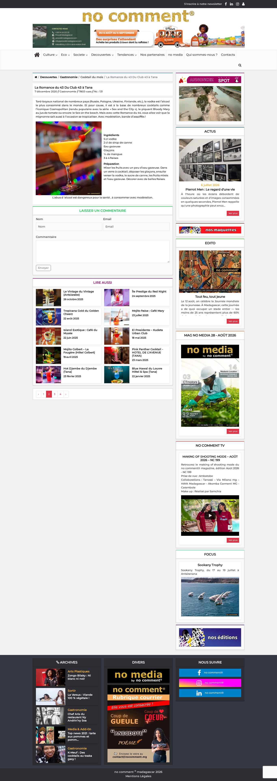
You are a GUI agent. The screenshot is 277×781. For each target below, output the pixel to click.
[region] (210, 200)
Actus (210, 131)
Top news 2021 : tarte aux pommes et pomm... (82, 736)
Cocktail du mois (92, 77)
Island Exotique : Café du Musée (80, 331)
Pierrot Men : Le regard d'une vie (210, 189)
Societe (79, 55)
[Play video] (210, 515)
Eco (64, 55)
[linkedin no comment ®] (231, 3)
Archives (68, 662)
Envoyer (43, 267)
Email (107, 219)
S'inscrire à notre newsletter (203, 3)
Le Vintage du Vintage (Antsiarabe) (78, 293)
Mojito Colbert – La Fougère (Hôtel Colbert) (79, 351)
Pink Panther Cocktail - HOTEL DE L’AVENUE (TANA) (147, 352)
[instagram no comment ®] (237, 3)
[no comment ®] (243, 3)
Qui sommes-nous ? (202, 55)
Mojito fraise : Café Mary (148, 310)
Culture (49, 55)
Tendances (125, 55)
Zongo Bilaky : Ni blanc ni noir (79, 677)
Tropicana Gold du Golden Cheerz (81, 312)
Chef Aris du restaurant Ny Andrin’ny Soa (77, 717)
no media (175, 55)
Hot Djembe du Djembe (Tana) (80, 370)
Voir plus (233, 213)
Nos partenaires (152, 55)
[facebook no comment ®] (226, 3)
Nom (39, 219)
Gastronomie (68, 77)
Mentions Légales (138, 776)
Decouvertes (101, 55)
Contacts (228, 55)
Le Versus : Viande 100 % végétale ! (80, 696)
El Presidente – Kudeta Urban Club (147, 331)
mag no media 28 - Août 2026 (210, 335)
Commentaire (46, 237)
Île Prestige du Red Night (149, 291)
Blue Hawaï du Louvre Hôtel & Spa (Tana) (147, 370)
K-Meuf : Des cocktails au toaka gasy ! (80, 755)
